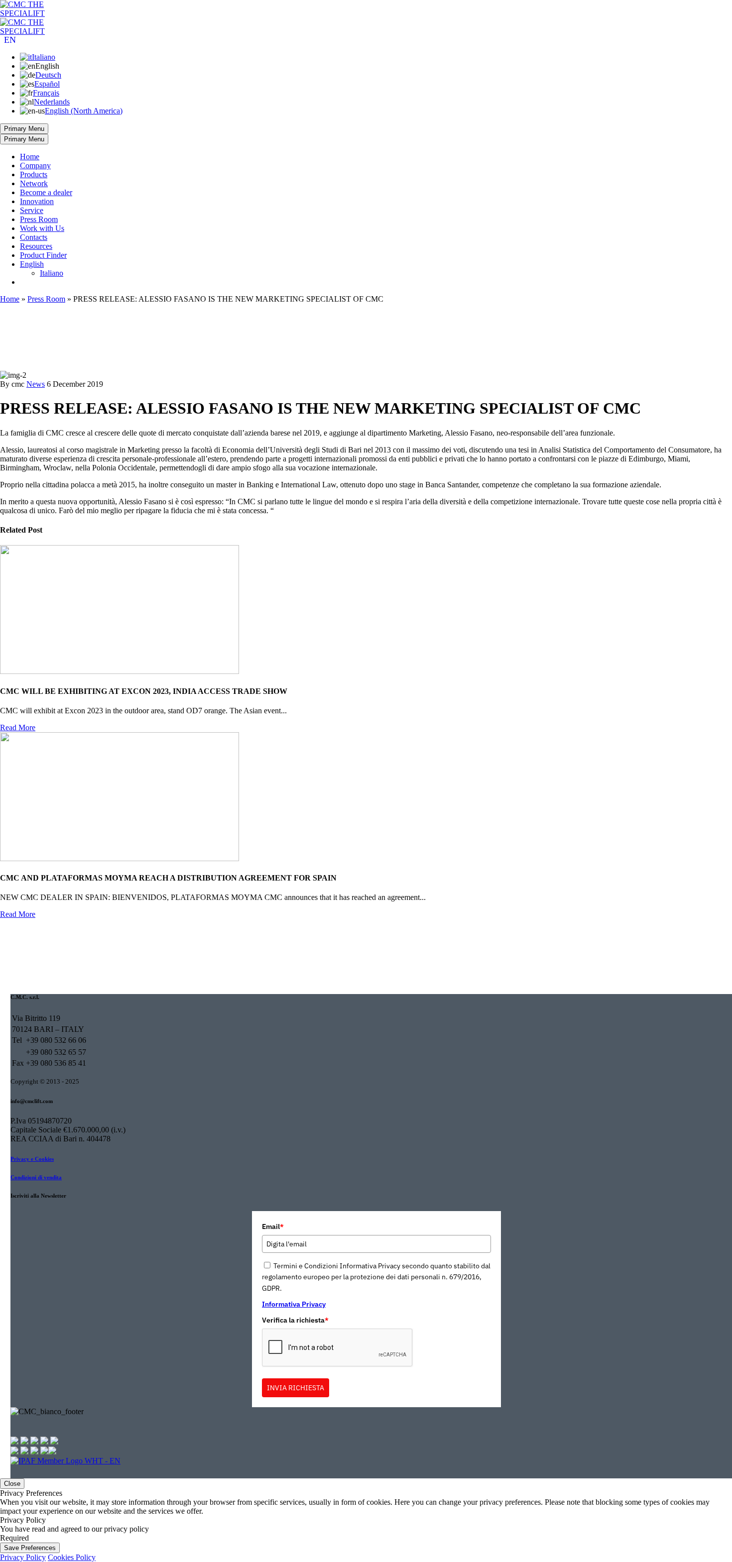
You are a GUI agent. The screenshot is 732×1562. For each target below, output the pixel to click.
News (35, 384)
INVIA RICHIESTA (295, 1387)
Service (31, 210)
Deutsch (48, 75)
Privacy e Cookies (32, 1159)
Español (47, 84)
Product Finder (43, 255)
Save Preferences (30, 1548)
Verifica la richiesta (295, 1320)
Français (46, 93)
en (10, 40)
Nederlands (52, 102)
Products (33, 174)
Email (273, 1226)
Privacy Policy (23, 1557)
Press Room (39, 219)
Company (35, 165)
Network (34, 183)
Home (29, 156)
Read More (17, 727)
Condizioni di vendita (36, 1177)
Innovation (37, 201)
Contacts (33, 237)
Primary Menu (24, 128)
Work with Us (42, 228)
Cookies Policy (72, 1557)
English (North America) (83, 111)
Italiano (43, 57)
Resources (36, 246)
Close (12, 1483)
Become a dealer (46, 192)
